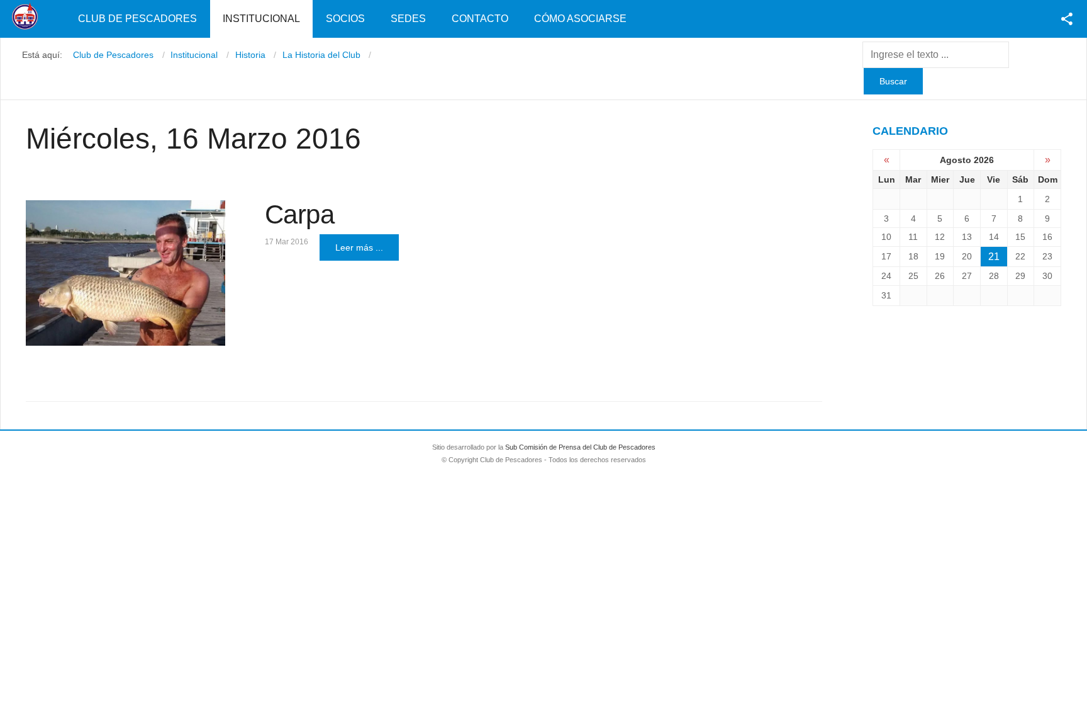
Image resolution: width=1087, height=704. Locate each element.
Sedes (408, 18)
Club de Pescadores (137, 18)
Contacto (480, 18)
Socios (345, 18)
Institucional (261, 18)
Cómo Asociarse (580, 18)
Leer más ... (359, 247)
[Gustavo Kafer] (125, 273)
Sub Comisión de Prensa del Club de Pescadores (580, 447)
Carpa (300, 214)
